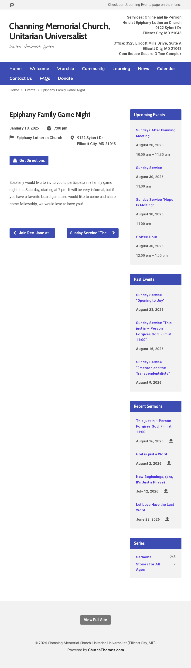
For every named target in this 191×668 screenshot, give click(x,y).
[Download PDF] (171, 441)
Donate (65, 78)
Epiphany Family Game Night (63, 90)
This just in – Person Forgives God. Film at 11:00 (153, 426)
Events (30, 90)
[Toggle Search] (12, 5)
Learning (121, 69)
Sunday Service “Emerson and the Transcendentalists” (153, 368)
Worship (65, 69)
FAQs (45, 78)
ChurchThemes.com (106, 650)
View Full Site (95, 620)
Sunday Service (149, 168)
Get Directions (31, 160)
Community (93, 69)
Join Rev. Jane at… (34, 233)
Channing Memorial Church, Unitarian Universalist (59, 31)
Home (16, 69)
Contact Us (21, 78)
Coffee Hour (146, 237)
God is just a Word (151, 454)
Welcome (39, 69)
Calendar (166, 69)
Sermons (143, 557)
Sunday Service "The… (90, 233)
